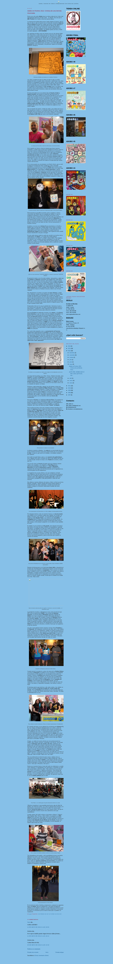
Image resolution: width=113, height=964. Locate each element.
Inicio (47, 952)
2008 (69, 392)
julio (70, 359)
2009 (69, 390)
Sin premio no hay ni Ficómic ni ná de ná (49, 914)
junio (70, 362)
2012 (69, 350)
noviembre (72, 355)
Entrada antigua (60, 952)
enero (71, 383)
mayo (71, 364)
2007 (69, 395)
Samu (28, 922)
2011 (69, 385)
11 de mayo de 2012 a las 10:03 (38, 927)
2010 (69, 388)
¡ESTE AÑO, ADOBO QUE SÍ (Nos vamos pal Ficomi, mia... (76, 373)
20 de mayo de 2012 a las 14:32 (38, 945)
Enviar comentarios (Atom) (41, 955)
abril (70, 378)
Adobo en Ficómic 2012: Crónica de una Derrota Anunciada (44, 12)
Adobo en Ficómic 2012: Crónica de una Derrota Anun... (75, 368)
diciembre (72, 352)
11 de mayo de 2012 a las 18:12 (38, 936)
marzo (71, 380)
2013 (69, 348)
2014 (69, 346)
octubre (71, 357)
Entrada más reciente (32, 952)
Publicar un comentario (33, 949)
